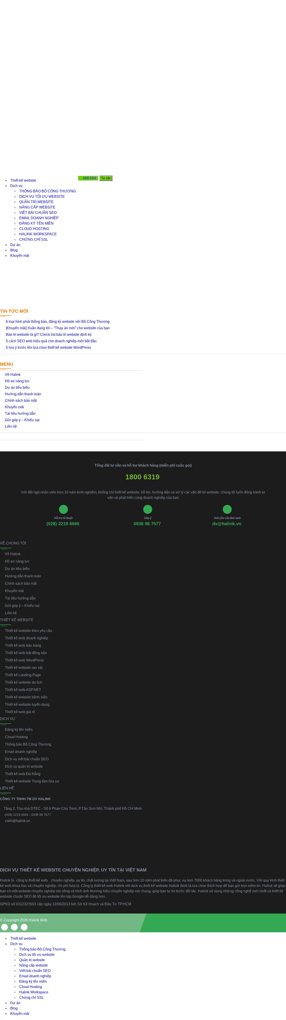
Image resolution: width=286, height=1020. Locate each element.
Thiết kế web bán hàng (23, 645)
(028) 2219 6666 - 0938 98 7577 (28, 814)
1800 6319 (142, 477)
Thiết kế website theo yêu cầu (28, 631)
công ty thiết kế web (32, 880)
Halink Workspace (38, 234)
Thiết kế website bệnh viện (26, 697)
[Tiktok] (24, 927)
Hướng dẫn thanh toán (23, 394)
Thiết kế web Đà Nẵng (22, 774)
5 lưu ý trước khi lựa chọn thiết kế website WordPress (48, 347)
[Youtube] (14, 927)
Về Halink (13, 374)
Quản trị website (36, 202)
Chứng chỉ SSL (33, 239)
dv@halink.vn (226, 523)
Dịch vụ (16, 186)
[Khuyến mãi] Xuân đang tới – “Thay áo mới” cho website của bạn (58, 328)
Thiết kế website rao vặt (23, 667)
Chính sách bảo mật (21, 400)
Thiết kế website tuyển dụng (27, 704)
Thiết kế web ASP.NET (23, 690)
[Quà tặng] (82, 186)
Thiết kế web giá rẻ (20, 712)
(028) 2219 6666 (62, 523)
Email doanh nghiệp (39, 218)
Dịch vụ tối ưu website (42, 196)
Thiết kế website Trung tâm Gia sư (32, 781)
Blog (14, 250)
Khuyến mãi (19, 255)
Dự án (15, 245)
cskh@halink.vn (17, 821)
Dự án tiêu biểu (17, 387)
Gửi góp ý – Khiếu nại (22, 420)
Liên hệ (11, 426)
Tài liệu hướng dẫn (20, 413)
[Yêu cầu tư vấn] (278, 965)
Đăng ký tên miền (36, 223)
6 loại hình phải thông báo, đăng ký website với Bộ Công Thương (57, 321)
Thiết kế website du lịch (23, 682)
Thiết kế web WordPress (24, 660)
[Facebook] (4, 927)
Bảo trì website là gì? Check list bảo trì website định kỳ (49, 334)
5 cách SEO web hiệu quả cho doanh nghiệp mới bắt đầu (51, 341)
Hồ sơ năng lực (17, 381)
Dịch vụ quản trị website (24, 766)
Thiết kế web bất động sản (26, 653)
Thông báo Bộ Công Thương (47, 191)
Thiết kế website (23, 180)
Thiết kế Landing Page (23, 675)
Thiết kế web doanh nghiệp (26, 638)
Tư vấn (106, 178)
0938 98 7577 (147, 523)
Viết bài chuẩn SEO (38, 213)
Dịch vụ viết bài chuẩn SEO (26, 759)
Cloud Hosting (34, 229)
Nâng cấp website (37, 207)
